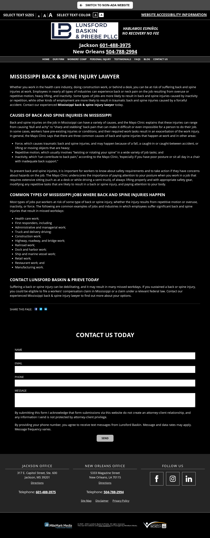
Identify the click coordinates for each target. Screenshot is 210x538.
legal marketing (104, 525)
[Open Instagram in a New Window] (172, 478)
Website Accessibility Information (174, 14)
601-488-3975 (115, 45)
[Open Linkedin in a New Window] (189, 478)
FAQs (137, 59)
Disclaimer (102, 501)
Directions (37, 483)
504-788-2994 (121, 51)
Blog (147, 59)
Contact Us (160, 59)
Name (18, 350)
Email (18, 363)
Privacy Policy (121, 501)
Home (45, 59)
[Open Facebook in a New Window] (156, 478)
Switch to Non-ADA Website (107, 5)
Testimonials (122, 59)
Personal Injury (100, 59)
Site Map (86, 501)
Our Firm (58, 59)
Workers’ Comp (77, 59)
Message (21, 390)
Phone (19, 377)
